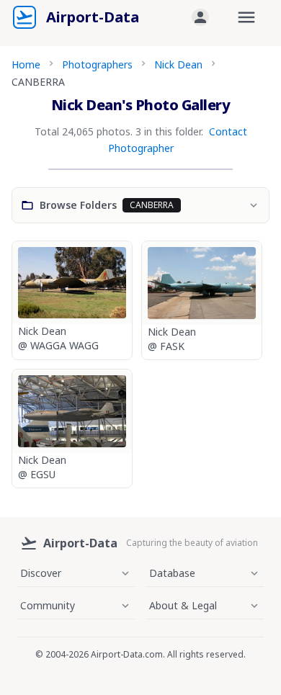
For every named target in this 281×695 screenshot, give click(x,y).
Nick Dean (178, 64)
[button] (200, 17)
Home (26, 64)
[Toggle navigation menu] (246, 17)
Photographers (97, 64)
